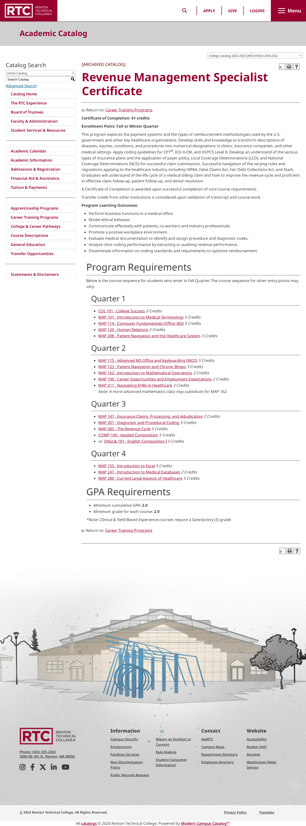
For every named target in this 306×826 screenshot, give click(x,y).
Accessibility (257, 739)
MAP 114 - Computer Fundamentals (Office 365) (141, 323)
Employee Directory (217, 762)
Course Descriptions (29, 235)
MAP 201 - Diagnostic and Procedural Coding (138, 422)
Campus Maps (212, 746)
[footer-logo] (48, 736)
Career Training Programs (34, 217)
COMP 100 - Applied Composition (128, 435)
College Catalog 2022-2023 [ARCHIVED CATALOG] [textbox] (243, 56)
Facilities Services (124, 754)
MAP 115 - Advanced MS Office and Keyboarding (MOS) (147, 360)
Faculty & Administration (34, 121)
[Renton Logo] (28, 10)
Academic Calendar (28, 151)
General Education (28, 244)
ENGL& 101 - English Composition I (135, 441)
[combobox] (255, 55)
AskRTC (207, 739)
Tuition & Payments (29, 187)
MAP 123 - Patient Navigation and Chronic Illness (142, 366)
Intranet (253, 754)
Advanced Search (21, 85)
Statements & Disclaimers (35, 274)
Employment (121, 746)
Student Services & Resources (38, 130)
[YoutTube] (65, 768)
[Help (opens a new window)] (296, 67)
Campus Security (124, 739)
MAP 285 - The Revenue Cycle (124, 428)
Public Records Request (129, 775)
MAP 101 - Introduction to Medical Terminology (141, 317)
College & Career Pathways (35, 226)
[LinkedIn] (54, 768)
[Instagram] (23, 768)
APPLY (209, 10)
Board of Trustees (27, 112)
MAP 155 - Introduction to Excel (126, 465)
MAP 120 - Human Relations (123, 329)
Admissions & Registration (35, 169)
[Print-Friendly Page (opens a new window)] (289, 67)
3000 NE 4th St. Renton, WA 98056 (47, 756)
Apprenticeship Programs (34, 208)
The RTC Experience (29, 103)
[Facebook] (32, 768)
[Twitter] (42, 768)
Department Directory (219, 754)
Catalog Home (24, 94)
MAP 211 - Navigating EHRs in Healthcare (135, 385)
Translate (266, 812)
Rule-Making (166, 752)
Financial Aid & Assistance (35, 178)
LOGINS (257, 10)
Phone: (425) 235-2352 (38, 752)
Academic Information (31, 160)
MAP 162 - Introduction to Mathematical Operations (145, 372)
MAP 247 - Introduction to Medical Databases (139, 472)
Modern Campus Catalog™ (205, 823)
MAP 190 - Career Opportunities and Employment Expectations (155, 379)
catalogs (89, 823)
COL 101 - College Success (121, 311)
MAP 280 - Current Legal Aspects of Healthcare (140, 478)
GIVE (232, 10)
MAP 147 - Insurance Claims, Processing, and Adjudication (150, 416)
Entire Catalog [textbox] (17, 73)
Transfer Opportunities (32, 253)
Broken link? (257, 746)
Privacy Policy (235, 812)
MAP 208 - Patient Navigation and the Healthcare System (149, 335)
